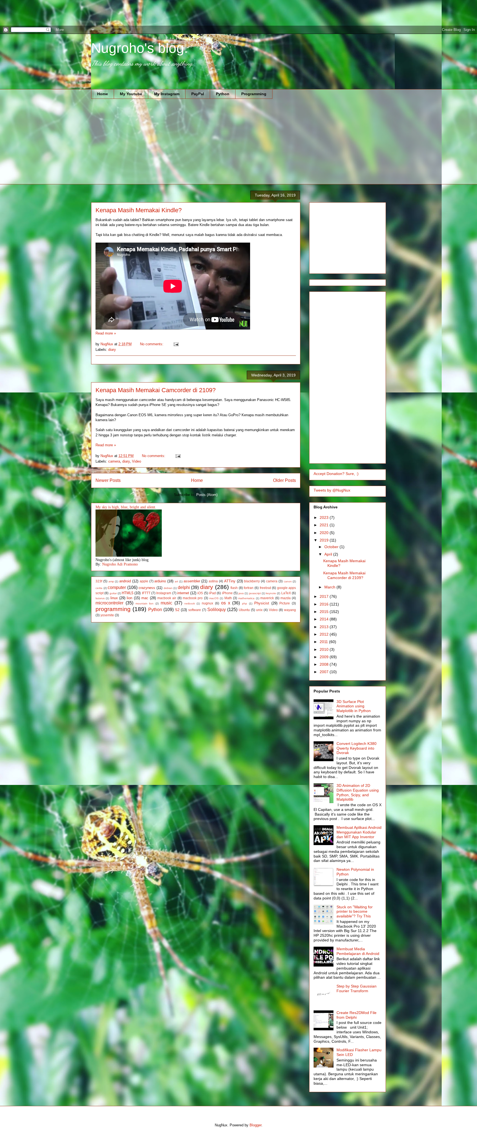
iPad (212, 593)
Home (102, 94)
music (166, 603)
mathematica (246, 598)
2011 (324, 641)
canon (288, 581)
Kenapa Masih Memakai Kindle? (139, 210)
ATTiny (229, 581)
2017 (325, 596)
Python (222, 94)
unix (259, 610)
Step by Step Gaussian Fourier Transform (356, 988)
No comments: (152, 344)
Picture (284, 603)
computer (117, 587)
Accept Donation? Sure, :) (336, 473)
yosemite (107, 615)
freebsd (265, 588)
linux (114, 598)
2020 (325, 532)
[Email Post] (176, 344)
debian (168, 588)
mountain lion (145, 603)
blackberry (252, 581)
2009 (325, 657)
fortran (248, 588)
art (176, 581)
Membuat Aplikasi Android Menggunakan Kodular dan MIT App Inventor (358, 832)
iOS (200, 593)
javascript (255, 593)
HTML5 (127, 593)
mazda (285, 598)
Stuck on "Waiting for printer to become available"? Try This (354, 912)
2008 (325, 664)
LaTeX (286, 593)
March (330, 587)
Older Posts (284, 480)
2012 (325, 634)
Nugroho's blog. (139, 48)
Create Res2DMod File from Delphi (356, 1015)
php (244, 603)
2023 (325, 517)
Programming (253, 94)
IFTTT (146, 593)
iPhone (227, 593)
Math (228, 598)
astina (213, 581)
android (125, 581)
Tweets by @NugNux (332, 490)
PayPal (197, 94)
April (328, 554)
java (241, 593)
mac (144, 598)
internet (183, 593)
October (332, 547)
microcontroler (109, 603)
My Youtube (131, 94)
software (194, 610)
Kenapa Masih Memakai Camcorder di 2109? (156, 390)
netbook (189, 603)
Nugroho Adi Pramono (120, 564)
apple (144, 581)
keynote (271, 593)
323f (99, 581)
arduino (160, 581)
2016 (325, 604)
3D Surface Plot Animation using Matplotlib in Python (353, 706)
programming (113, 609)
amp (111, 581)
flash (234, 588)
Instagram (163, 593)
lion (129, 598)
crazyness (147, 588)
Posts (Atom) (207, 495)
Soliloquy (216, 609)
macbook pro (193, 598)
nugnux (207, 603)
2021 (325, 525)
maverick (267, 598)
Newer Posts (108, 480)
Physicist (261, 603)
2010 (325, 649)
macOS (214, 598)
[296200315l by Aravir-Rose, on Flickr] (129, 555)
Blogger (255, 1125)
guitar (113, 593)
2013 (325, 627)
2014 (325, 619)
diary (112, 349)
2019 (325, 540)
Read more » (106, 333)
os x (225, 603)
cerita (99, 588)
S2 (177, 610)
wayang (290, 610)
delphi (184, 587)
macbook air (166, 598)
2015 (325, 611)
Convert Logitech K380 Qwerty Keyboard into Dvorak (356, 748)
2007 (325, 672)
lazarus (100, 598)
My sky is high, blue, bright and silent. (126, 507)
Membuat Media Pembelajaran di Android (357, 951)
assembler (192, 581)
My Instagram (166, 94)
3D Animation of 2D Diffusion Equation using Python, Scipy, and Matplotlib (357, 792)
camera (114, 461)
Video (136, 461)
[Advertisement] (100, 12)
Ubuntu (244, 610)
